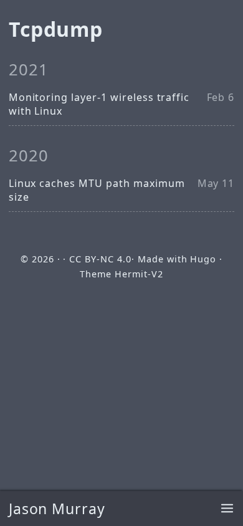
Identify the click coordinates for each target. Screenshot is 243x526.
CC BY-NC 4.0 (100, 259)
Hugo (203, 259)
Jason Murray (57, 509)
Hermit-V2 (139, 274)
